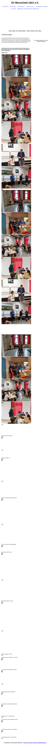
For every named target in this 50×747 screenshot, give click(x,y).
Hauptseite (13, 6)
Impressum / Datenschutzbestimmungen (28, 8)
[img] (45, 3)
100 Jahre (13, 8)
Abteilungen (29, 6)
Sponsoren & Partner (42, 6)
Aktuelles (5, 6)
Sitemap (25, 742)
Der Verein (21, 6)
